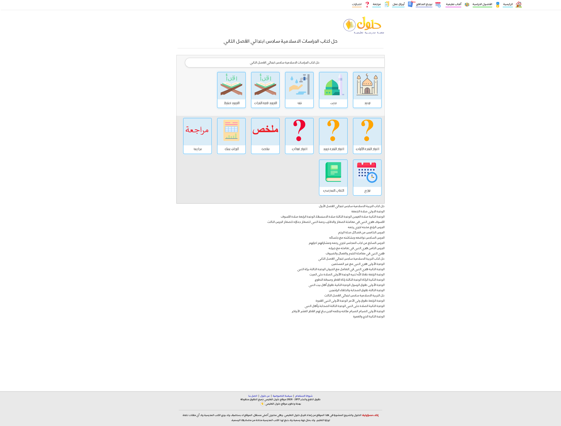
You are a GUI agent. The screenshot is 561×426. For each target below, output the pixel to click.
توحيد (367, 104)
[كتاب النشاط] (333, 85)
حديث (333, 104)
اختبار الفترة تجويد (333, 149)
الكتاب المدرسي (333, 191)
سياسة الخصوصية (282, 396)
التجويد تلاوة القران (265, 104)
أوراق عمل (398, 4)
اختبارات (357, 4)
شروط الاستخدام (303, 396)
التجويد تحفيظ (231, 104)
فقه (299, 104)
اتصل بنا (253, 396)
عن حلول (265, 396)
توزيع (367, 191)
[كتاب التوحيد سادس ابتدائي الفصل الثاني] (367, 85)
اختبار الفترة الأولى (367, 149)
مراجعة (376, 4)
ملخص (265, 149)
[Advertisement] (280, 351)
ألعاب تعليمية (453, 4)
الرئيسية (508, 4)
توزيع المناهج (424, 4)
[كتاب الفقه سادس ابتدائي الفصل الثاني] (299, 85)
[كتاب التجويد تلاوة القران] (265, 85)
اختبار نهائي (299, 149)
